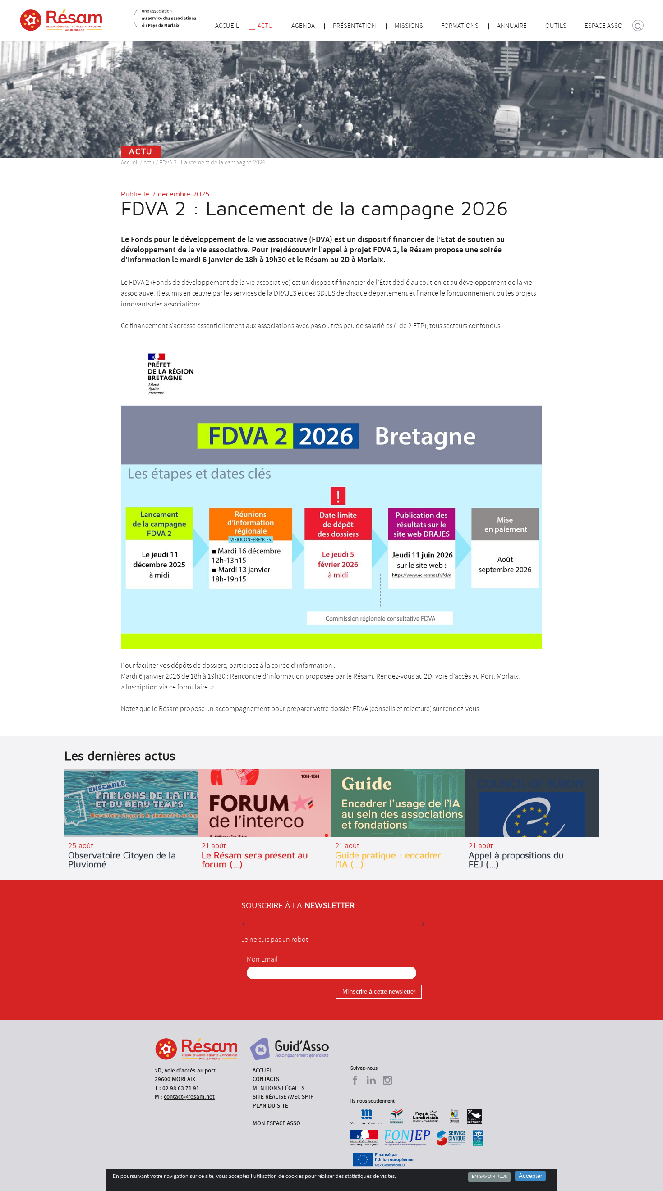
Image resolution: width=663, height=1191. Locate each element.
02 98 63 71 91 (180, 1088)
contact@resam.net (189, 1096)
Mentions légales (278, 1088)
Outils (555, 26)
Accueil (227, 26)
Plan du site (270, 1105)
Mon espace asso (276, 1123)
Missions (409, 26)
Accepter (530, 1176)
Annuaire (512, 26)
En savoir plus (489, 1176)
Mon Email (262, 959)
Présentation (354, 26)
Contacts (266, 1079)
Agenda (303, 26)
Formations (460, 26)
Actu (265, 26)
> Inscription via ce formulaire (164, 687)
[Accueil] (61, 20)
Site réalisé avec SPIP (283, 1096)
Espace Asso (603, 26)
